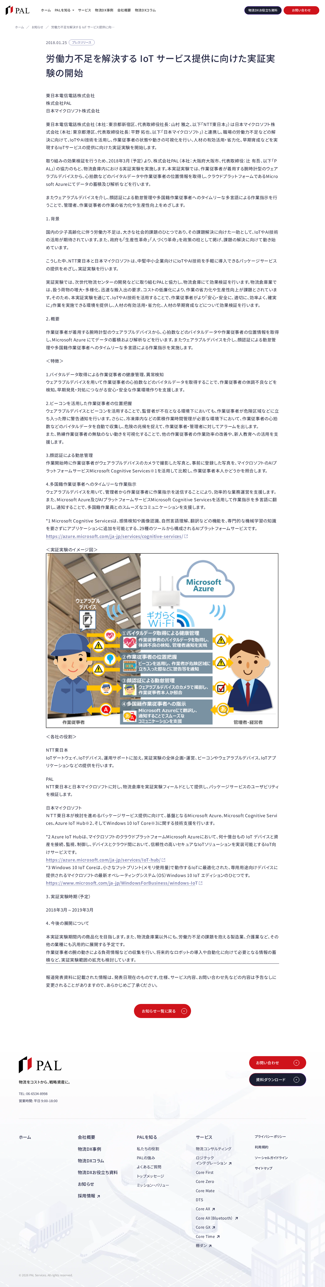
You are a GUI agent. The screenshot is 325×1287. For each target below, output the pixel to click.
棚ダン (201, 1245)
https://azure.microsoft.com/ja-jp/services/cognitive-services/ (114, 536)
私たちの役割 (148, 1148)
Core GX (203, 1227)
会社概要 (86, 1137)
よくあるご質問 (149, 1167)
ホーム (19, 27)
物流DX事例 (89, 1149)
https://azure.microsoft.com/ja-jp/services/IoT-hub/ (103, 859)
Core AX (203, 1208)
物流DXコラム (91, 1160)
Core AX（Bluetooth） (214, 1218)
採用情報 (86, 1195)
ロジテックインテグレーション (211, 1160)
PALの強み (146, 1157)
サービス (204, 1137)
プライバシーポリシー (270, 1136)
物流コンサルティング (213, 1148)
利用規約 (261, 1147)
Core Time (205, 1236)
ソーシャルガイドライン (271, 1157)
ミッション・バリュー (153, 1185)
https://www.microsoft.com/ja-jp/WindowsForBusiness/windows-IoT (122, 883)
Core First (204, 1172)
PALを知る (147, 1137)
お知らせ (37, 27)
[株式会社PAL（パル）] (18, 10)
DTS (199, 1199)
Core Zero (205, 1181)
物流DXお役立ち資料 (98, 1172)
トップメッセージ (150, 1176)
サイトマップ (264, 1168)
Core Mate (205, 1190)
